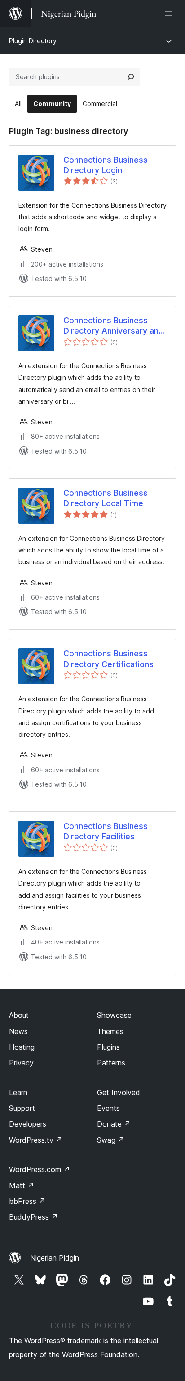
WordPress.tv (35, 1140)
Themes (110, 1031)
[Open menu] (170, 13)
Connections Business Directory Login (105, 165)
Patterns (111, 1062)
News (18, 1031)
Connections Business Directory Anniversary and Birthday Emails (113, 326)
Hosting (22, 1046)
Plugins (108, 1046)
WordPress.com (39, 1169)
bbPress (27, 1201)
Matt (21, 1185)
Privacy (21, 1062)
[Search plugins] (131, 77)
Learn (18, 1092)
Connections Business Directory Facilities (105, 831)
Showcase (114, 1015)
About (19, 1015)
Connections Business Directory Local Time (105, 498)
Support (22, 1108)
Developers (27, 1123)
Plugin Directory (33, 41)
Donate (114, 1123)
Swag (110, 1140)
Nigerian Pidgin (54, 1257)
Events (108, 1108)
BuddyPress (33, 1216)
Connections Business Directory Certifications (108, 658)
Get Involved (118, 1092)
